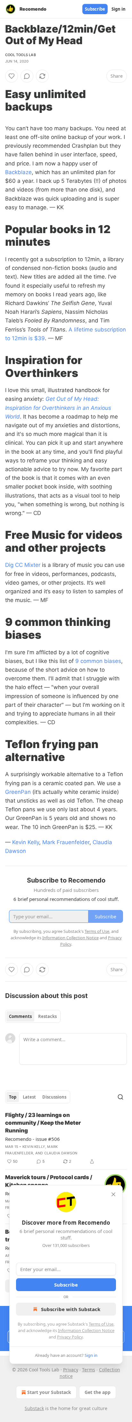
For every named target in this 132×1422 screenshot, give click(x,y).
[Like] (11, 76)
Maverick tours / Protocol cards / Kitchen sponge (48, 1181)
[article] (66, 1138)
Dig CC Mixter (22, 565)
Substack (34, 1408)
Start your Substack (49, 1392)
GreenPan (18, 792)
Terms (88, 1370)
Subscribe (95, 9)
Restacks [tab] (47, 1016)
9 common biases (98, 661)
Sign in (118, 9)
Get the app (98, 1392)
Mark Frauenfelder (65, 842)
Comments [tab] (20, 1016)
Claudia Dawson (61, 1153)
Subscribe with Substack (70, 1309)
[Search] (120, 1097)
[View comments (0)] (27, 76)
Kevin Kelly (25, 842)
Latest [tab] (29, 1097)
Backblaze (18, 172)
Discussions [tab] (54, 1097)
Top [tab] (12, 1097)
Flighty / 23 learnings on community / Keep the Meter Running (43, 1123)
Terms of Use (101, 1324)
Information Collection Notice (86, 1330)
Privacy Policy (70, 1337)
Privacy (70, 1370)
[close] (113, 1194)
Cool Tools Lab (20, 55)
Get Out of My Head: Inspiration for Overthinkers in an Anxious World (58, 408)
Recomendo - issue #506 (32, 1139)
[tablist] (33, 1016)
